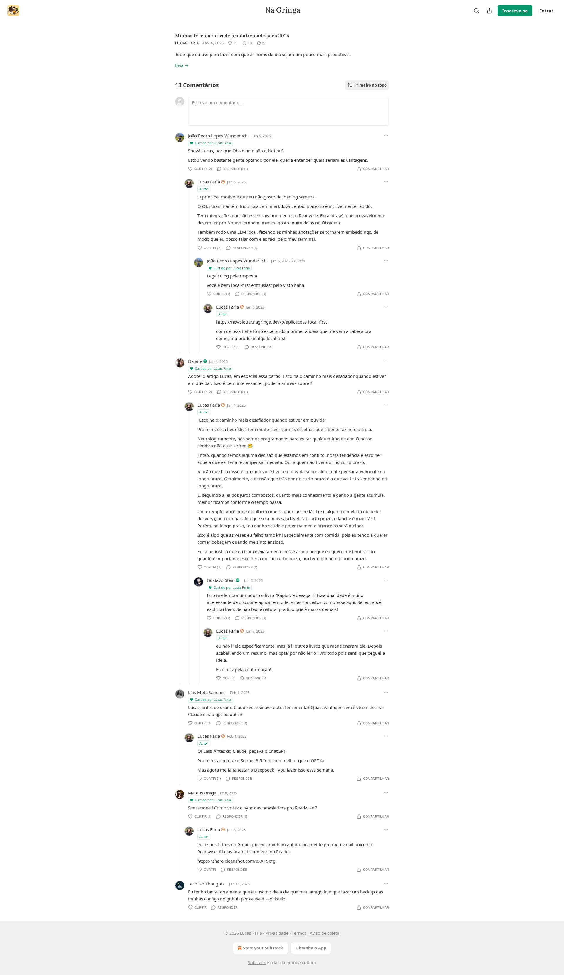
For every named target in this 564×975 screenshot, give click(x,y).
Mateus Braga (202, 793)
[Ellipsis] (386, 135)
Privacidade (277, 933)
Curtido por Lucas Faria (213, 143)
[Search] (476, 10)
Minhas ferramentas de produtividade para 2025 (232, 35)
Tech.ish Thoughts (206, 884)
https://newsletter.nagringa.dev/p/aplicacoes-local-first (271, 322)
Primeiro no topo (370, 85)
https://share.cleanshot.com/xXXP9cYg (236, 861)
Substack (257, 962)
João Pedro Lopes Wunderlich (218, 136)
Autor (203, 189)
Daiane (195, 361)
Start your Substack (263, 948)
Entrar (546, 11)
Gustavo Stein (221, 580)
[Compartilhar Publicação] (489, 10)
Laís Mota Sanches (206, 692)
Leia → (182, 65)
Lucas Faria (187, 43)
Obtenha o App (311, 948)
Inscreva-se (515, 11)
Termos (299, 933)
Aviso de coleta (324, 933)
